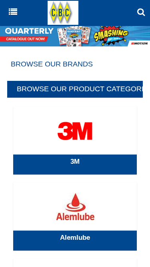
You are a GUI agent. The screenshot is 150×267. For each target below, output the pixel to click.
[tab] (75, 64)
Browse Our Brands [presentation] (52, 64)
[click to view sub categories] (74, 140)
